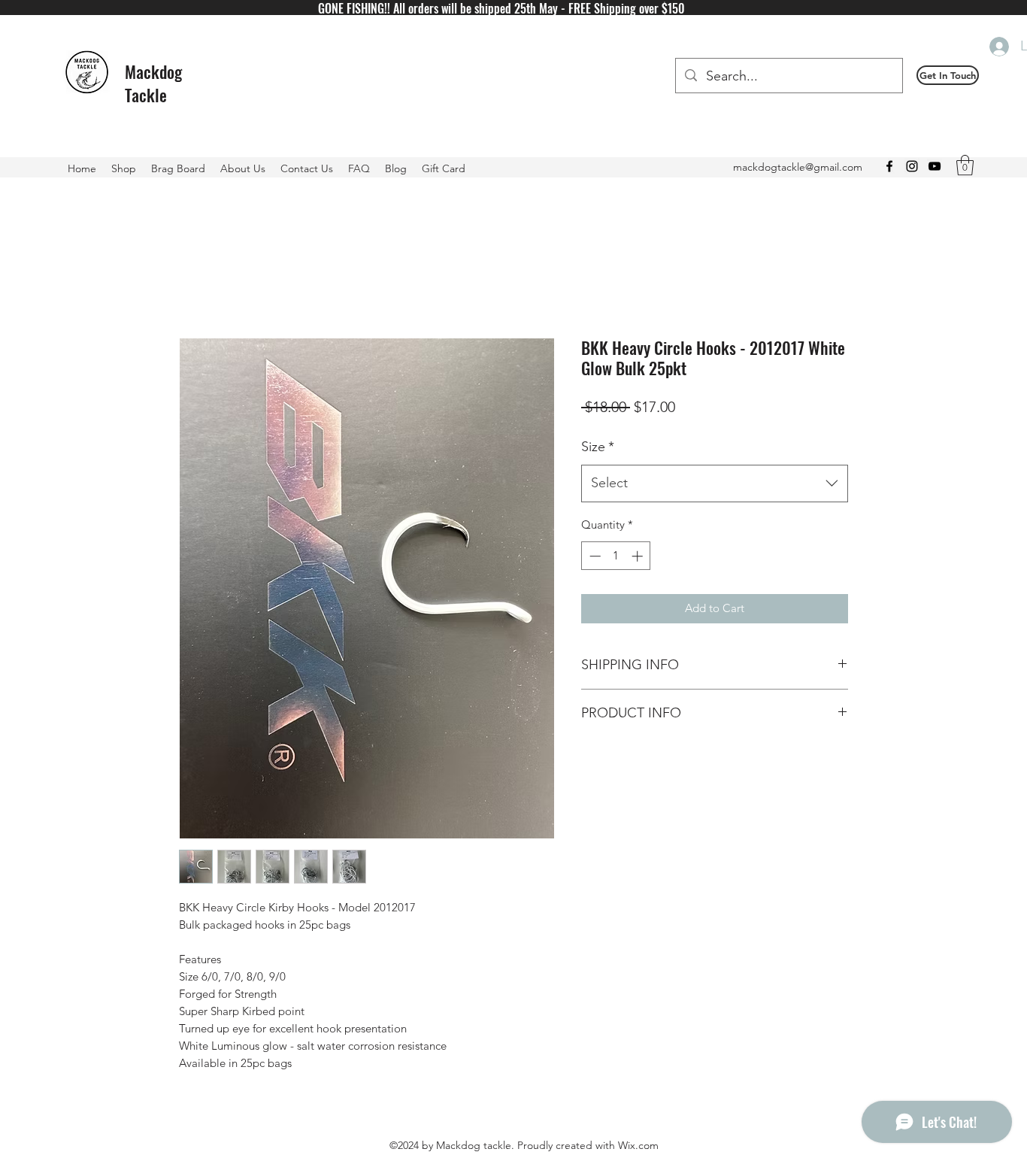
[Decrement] (593, 556)
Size (597, 446)
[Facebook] (889, 166)
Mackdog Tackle (153, 83)
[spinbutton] (616, 556)
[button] (947, 75)
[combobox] (714, 483)
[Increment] (639, 556)
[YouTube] (934, 166)
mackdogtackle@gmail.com (797, 167)
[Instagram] (911, 166)
